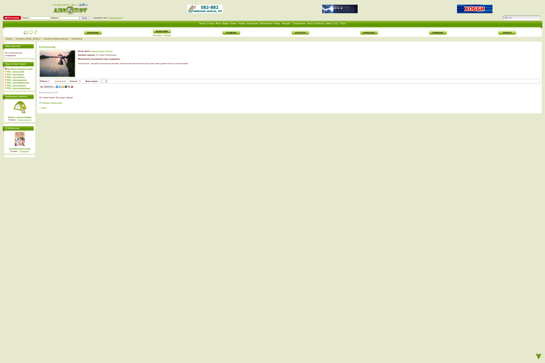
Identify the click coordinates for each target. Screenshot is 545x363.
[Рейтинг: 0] (60, 82)
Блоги (233, 23)
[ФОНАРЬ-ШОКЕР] (340, 12)
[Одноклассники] (63, 87)
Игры (343, 23)
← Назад (43, 108)
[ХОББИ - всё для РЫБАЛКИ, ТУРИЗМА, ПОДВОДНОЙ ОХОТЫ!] (474, 12)
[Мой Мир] (66, 87)
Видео (225, 23)
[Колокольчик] (57, 76)
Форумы (286, 23)
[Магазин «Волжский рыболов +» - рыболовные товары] (205, 12)
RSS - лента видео (15, 74)
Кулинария (252, 23)
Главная (9, 38)
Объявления (266, 23)
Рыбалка (319, 23)
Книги (202, 23)
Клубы (242, 23)
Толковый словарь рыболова (56, 38)
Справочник (299, 23)
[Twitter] (60, 87)
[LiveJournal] (69, 87)
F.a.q (335, 23)
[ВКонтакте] (57, 87)
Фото (218, 23)
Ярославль (157, 35)
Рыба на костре (24, 120)
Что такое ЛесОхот (61, 5)
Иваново (167, 35)
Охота (310, 23)
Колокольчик (76, 38)
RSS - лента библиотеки (18, 83)
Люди (277, 23)
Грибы (328, 23)
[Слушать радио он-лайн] (25, 34)
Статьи (210, 23)
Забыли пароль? (116, 18)
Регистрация (13, 18)
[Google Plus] (72, 87)
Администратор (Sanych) (102, 51)
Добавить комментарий (52, 103)
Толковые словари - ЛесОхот (28, 38)
